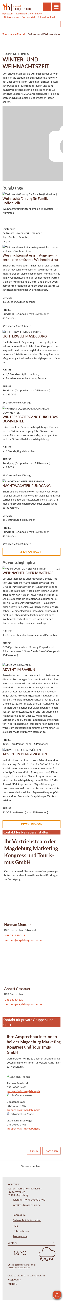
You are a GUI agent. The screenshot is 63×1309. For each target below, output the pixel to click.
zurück (34, 1150)
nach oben (52, 1150)
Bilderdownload (46, 17)
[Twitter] (44, 1166)
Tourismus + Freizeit (14, 34)
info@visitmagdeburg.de (27, 1204)
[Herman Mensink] (31, 912)
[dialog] (31, 143)
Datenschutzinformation (29, 13)
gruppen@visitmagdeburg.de (23, 1091)
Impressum (7, 13)
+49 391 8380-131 (15, 935)
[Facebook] (48, 1166)
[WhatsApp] (56, 1166)
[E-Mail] (52, 1166)
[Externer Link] (23, 24)
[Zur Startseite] (17, 7)
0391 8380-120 (13, 999)
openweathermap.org (25, 1264)
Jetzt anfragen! (31, 551)
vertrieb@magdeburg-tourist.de (23, 940)
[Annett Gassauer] (31, 976)
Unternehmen (11, 17)
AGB (15, 1225)
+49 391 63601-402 (33, 1199)
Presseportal (28, 17)
